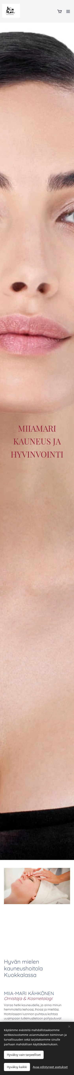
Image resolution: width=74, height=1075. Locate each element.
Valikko (68, 11)
